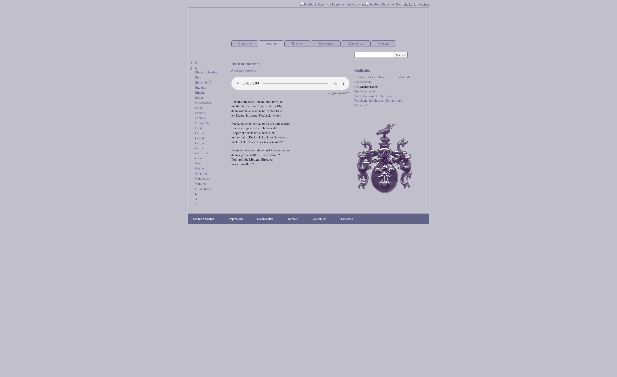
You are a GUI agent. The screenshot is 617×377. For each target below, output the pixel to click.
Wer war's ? (361, 105)
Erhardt (200, 92)
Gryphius (201, 173)
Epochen (297, 43)
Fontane (200, 118)
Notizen (383, 43)
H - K (193, 193)
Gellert (199, 138)
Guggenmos (203, 188)
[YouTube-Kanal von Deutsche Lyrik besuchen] (397, 4)
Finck (199, 107)
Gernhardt (201, 153)
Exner (199, 97)
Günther (200, 183)
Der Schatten (362, 81)
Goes (198, 163)
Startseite (245, 43)
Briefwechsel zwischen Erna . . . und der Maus (384, 77)
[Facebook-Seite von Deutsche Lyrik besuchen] (332, 4)
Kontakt (293, 218)
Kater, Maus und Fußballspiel (373, 96)
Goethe (200, 168)
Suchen (401, 55)
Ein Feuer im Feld (365, 91)
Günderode (202, 178)
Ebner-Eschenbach (207, 72)
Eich (198, 77)
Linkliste (347, 218)
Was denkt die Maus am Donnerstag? (378, 100)
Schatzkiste (355, 43)
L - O (193, 198)
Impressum (236, 218)
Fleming (200, 112)
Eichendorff (203, 82)
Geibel (199, 133)
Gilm (198, 158)
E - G (193, 68)
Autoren (271, 43)
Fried (198, 128)
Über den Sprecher (202, 218)
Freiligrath (202, 123)
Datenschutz (265, 218)
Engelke (200, 87)
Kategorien (326, 43)
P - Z (193, 204)
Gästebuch (320, 218)
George (200, 143)
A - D (193, 63)
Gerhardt (201, 148)
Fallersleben (203, 102)
